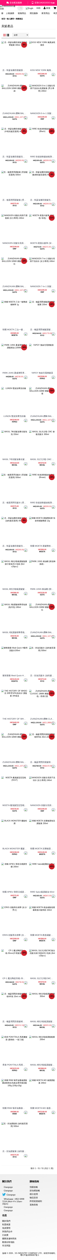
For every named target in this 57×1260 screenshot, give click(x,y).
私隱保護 (6, 1224)
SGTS (42, 76)
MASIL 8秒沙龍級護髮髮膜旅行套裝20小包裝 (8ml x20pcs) (15, 589)
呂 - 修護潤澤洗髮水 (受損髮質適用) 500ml (15, 502)
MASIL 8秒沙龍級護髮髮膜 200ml (43, 1065)
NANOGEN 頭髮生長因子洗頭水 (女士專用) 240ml (43, 805)
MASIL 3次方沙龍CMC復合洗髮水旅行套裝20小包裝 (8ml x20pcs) (43, 978)
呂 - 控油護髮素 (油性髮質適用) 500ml (15, 1151)
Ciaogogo (8, 1190)
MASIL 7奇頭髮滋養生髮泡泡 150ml (15, 459)
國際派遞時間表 (9, 1238)
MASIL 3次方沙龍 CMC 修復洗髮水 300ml (43, 459)
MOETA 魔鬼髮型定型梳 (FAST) (15, 805)
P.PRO (42, 379)
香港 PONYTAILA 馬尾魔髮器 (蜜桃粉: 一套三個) (15, 1065)
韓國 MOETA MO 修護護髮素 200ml (43, 1108)
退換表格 (34, 1204)
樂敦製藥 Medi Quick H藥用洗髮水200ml (15, 675)
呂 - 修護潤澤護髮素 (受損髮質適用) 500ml (15, 200)
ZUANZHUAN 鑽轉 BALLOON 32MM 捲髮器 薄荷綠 (15, 113)
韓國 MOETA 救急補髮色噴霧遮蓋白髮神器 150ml (43, 935)
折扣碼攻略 (35, 1190)
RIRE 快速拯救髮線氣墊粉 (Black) (43, 156)
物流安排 (34, 1197)
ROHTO (14, 681)
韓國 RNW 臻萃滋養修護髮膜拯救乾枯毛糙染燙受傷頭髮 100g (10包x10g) (15, 1108)
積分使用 (34, 1194)
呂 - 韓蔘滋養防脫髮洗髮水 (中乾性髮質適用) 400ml (15, 156)
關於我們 (6, 1221)
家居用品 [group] (46, 13)
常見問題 (6, 1245)
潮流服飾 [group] (34, 13)
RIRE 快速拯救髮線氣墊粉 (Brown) (43, 502)
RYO (15, 76)
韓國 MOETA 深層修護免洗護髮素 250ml (43, 848)
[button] (56, 13)
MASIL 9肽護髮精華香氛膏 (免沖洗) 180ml (15, 632)
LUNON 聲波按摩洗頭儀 (15, 416)
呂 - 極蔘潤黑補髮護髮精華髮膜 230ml (43, 329)
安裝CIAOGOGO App (44, 2)
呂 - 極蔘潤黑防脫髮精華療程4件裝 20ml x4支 (15, 1021)
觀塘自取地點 (8, 1242)
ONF (42, 119)
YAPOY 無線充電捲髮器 (42, 373)
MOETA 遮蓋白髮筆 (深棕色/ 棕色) (43, 243)
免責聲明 (6, 1228)
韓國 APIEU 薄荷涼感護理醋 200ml (15, 892)
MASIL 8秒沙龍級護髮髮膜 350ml (43, 1021)
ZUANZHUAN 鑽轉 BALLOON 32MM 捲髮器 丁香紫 (43, 416)
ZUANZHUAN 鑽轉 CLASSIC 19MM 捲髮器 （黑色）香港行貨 (43, 719)
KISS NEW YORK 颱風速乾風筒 (43, 70)
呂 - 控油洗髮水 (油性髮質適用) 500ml (43, 675)
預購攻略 (34, 1187)
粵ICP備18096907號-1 (29, 1255)
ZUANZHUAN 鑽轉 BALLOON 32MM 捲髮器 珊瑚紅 (15, 286)
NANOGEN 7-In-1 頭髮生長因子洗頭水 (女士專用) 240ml (43, 286)
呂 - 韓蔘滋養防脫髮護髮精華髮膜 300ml (15, 70)
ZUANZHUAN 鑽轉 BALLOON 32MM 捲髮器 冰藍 (15, 762)
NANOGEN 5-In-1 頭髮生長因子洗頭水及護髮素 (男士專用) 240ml (43, 113)
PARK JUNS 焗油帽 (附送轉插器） (43, 589)
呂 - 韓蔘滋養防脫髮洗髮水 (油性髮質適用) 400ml (15, 546)
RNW (14, 1114)
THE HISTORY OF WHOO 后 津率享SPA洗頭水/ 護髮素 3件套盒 (15, 719)
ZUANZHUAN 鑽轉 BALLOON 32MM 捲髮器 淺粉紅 (43, 632)
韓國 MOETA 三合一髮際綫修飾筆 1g (15, 329)
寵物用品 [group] (22, 13)
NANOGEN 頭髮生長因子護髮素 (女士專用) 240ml (15, 243)
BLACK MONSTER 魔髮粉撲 (15, 848)
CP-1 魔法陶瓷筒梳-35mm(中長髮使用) (15, 978)
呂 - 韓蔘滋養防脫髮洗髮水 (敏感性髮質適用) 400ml (43, 200)
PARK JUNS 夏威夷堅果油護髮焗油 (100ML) (15, 373)
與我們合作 (7, 1231)
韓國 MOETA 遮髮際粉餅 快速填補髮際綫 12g (43, 546)
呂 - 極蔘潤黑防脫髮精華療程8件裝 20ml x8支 (43, 762)
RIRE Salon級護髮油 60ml (42, 892)
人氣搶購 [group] (10, 13)
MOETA (15, 335)
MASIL (14, 465)
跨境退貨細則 (36, 1201)
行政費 (5, 1235)
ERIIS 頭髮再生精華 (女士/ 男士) (15, 935)
